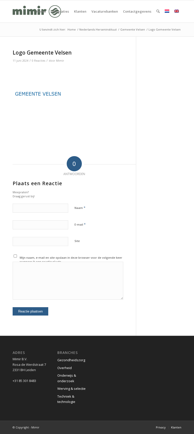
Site (77, 241)
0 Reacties (38, 60)
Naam (80, 207)
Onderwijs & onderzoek (66, 378)
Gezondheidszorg (71, 360)
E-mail (80, 224)
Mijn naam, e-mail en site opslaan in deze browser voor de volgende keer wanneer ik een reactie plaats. (71, 260)
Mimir (60, 60)
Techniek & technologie (66, 399)
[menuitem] (41, 11)
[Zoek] (158, 11)
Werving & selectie (71, 388)
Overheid (64, 368)
